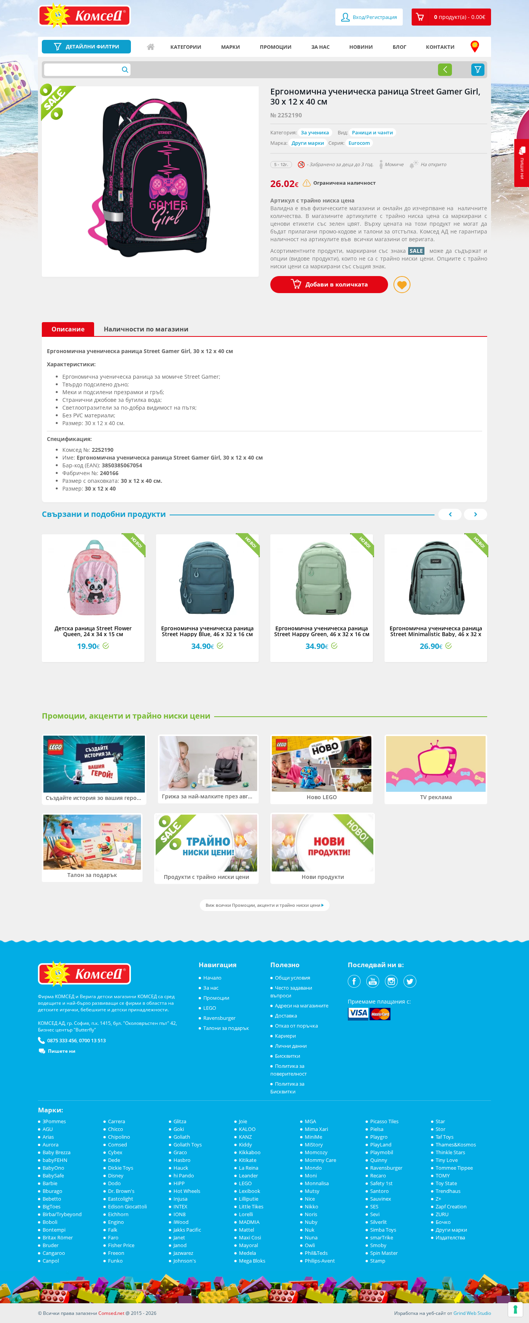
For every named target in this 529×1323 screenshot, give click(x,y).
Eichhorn (118, 1214)
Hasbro (182, 1160)
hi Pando (183, 1175)
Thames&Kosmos (456, 1144)
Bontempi (54, 1229)
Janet (179, 1237)
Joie (243, 1121)
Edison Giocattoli (127, 1206)
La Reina (248, 1167)
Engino (116, 1221)
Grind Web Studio (472, 1313)
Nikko (311, 1206)
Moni (311, 1175)
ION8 (179, 1214)
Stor (440, 1129)
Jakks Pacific (187, 1229)
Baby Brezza (56, 1152)
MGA (310, 1121)
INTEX (180, 1206)
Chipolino (119, 1136)
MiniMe (313, 1136)
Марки (230, 46)
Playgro (379, 1136)
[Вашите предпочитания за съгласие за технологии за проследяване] (515, 1309)
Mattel (246, 1229)
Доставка (286, 1015)
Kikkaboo (250, 1152)
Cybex (115, 1152)
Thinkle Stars (450, 1152)
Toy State (446, 1183)
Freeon (116, 1252)
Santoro (379, 1190)
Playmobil (381, 1152)
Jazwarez (183, 1252)
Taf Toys (444, 1136)
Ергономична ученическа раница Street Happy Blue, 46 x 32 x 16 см (207, 631)
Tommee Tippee (454, 1167)
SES (374, 1206)
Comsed (117, 1144)
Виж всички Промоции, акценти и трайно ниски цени (263, 905)
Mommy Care (320, 1160)
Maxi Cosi (250, 1237)
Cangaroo (54, 1252)
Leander (248, 1175)
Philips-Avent (320, 1260)
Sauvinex (380, 1198)
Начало (151, 47)
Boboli (50, 1221)
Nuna (311, 1237)
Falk (112, 1229)
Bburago (52, 1190)
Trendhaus (448, 1190)
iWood (181, 1221)
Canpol (51, 1260)
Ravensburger (219, 1017)
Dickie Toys (120, 1167)
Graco (180, 1152)
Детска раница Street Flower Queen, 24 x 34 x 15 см (93, 631)
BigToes (51, 1206)
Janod (180, 1245)
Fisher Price (121, 1245)
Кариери (285, 1035)
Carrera (116, 1121)
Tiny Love (447, 1160)
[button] (451, 17)
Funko (115, 1260)
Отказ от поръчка (296, 1025)
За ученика (315, 132)
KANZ (245, 1136)
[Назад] (445, 69)
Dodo (114, 1183)
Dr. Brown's (121, 1190)
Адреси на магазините (475, 47)
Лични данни (291, 1045)
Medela (247, 1252)
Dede (114, 1160)
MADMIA (249, 1221)
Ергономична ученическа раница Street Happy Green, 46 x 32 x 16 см (321, 631)
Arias (48, 1136)
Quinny (378, 1160)
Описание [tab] (68, 329)
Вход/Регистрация (374, 17)
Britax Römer (58, 1237)
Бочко (443, 1221)
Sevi (375, 1214)
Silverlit (378, 1221)
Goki (178, 1129)
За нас (320, 46)
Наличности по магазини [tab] (146, 329)
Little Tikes (251, 1206)
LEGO (209, 1007)
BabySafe (53, 1175)
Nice (310, 1198)
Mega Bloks (252, 1260)
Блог (399, 46)
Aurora (50, 1144)
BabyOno (53, 1167)
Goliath (181, 1136)
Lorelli (246, 1214)
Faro (113, 1237)
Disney (116, 1175)
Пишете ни (62, 1051)
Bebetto (52, 1198)
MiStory (314, 1144)
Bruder (50, 1245)
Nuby (311, 1221)
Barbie (50, 1183)
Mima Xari (316, 1129)
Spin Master (384, 1252)
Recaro (378, 1175)
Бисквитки (287, 1055)
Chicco (115, 1129)
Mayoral (248, 1245)
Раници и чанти (372, 132)
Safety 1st (381, 1183)
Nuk (309, 1229)
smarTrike (381, 1237)
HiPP (179, 1183)
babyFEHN (55, 1160)
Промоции (276, 46)
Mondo (313, 1167)
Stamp (377, 1260)
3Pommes (54, 1121)
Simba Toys (383, 1229)
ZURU (442, 1214)
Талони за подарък (226, 1027)
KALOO (247, 1129)
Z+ (438, 1198)
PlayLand (381, 1144)
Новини (361, 46)
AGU (48, 1129)
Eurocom (359, 142)
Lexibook (249, 1190)
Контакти (440, 46)
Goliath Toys (187, 1144)
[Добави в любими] (401, 284)
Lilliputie (248, 1198)
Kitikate (247, 1160)
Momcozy (316, 1152)
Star (440, 1121)
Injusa (180, 1198)
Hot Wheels (186, 1190)
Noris (311, 1214)
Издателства (450, 1237)
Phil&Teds (316, 1252)
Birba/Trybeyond (62, 1214)
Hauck (180, 1167)
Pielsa (376, 1129)
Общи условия (292, 977)
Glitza (179, 1121)
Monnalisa (317, 1183)
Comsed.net (111, 1313)
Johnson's (184, 1260)
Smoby (378, 1245)
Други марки (308, 142)
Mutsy (312, 1190)
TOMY (443, 1175)
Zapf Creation (451, 1206)
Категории (185, 46)
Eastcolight (120, 1198)
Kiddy (245, 1144)
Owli (310, 1245)
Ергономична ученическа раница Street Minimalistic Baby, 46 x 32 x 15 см (436, 634)
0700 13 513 (92, 1040)
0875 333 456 (62, 1040)
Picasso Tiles (384, 1121)
